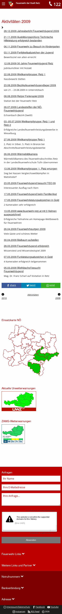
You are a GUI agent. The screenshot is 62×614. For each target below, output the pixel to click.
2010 (4, 298)
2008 (57, 298)
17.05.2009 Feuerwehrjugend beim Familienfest (30, 194)
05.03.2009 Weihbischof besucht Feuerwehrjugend (22, 269)
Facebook (40, 607)
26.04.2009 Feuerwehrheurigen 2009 (24, 229)
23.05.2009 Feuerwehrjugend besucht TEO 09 (30, 183)
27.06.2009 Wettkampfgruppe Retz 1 (24, 139)
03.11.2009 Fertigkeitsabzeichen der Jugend (29, 52)
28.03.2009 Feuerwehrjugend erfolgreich (26, 246)
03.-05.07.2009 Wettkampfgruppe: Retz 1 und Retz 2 (29, 123)
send (52, 285)
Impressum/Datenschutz (18, 607)
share (13, 285)
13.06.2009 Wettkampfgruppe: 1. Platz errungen (30, 168)
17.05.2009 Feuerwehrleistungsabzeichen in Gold (31, 200)
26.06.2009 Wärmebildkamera (21, 154)
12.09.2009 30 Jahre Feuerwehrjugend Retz (28, 63)
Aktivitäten (31, 294)
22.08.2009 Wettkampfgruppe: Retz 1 (24, 74)
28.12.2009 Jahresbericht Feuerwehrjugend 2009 (31, 31)
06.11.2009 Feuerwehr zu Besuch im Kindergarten (32, 46)
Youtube (54, 607)
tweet (32, 285)
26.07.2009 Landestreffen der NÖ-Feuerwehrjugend (23, 108)
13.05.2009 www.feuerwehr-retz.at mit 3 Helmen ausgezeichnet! (30, 212)
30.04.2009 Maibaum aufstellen (21, 240)
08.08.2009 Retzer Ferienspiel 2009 (24, 96)
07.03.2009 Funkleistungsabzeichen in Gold (28, 256)
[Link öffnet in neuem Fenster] (19, 401)
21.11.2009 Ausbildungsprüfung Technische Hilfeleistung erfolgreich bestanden (28, 38)
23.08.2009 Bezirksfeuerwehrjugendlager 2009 (30, 85)
